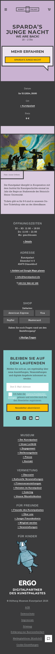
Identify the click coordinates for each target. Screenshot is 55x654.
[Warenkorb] (49, 9)
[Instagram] (24, 418)
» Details (27, 241)
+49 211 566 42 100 (28, 283)
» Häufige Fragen (27, 337)
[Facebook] (18, 418)
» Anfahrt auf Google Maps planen (27, 270)
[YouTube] (37, 418)
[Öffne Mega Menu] (5, 9)
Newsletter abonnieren (27, 408)
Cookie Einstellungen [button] (27, 645)
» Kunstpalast (27, 105)
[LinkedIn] (31, 418)
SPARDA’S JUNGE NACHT (27, 59)
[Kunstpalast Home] (27, 9)
